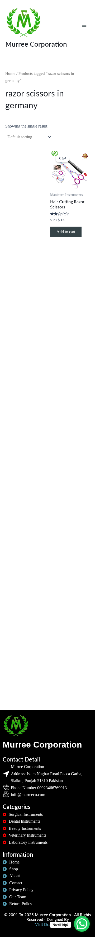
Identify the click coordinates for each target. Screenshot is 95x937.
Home (10, 73)
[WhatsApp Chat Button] (82, 924)
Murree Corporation (36, 44)
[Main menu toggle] (84, 26)
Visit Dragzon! (47, 925)
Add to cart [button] (65, 232)
